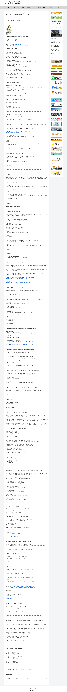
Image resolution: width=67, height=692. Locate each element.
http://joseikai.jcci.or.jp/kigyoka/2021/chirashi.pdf (19, 219)
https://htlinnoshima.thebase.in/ (14, 612)
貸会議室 (52, 53)
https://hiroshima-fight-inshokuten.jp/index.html (13, 308)
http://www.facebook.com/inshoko (16, 43)
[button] (61, 27)
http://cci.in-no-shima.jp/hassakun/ (23, 45)
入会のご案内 (53, 57)
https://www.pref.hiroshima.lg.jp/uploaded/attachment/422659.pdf (16, 278)
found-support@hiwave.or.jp (13, 536)
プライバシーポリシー (33, 688)
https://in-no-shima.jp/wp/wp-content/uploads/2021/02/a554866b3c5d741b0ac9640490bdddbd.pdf (22, 314)
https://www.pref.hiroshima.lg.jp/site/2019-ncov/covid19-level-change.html (18, 282)
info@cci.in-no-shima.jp (12, 21)
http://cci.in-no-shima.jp (15, 40)
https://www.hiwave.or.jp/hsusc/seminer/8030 (16, 529)
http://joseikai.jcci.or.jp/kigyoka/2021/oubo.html (17, 220)
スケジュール (53, 55)
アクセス (52, 54)
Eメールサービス (9, 674)
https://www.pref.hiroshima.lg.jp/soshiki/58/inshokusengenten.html (36, 299)
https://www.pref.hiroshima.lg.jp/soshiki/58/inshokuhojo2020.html (20, 360)
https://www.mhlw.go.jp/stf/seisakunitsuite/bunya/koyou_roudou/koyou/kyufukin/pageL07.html (22, 93)
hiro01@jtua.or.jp (11, 598)
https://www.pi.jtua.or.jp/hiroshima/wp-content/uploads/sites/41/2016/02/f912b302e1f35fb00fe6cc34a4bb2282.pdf (28, 583)
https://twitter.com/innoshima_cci (15, 44)
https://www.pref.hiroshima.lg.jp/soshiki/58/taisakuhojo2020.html (20, 374)
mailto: (7, 21)
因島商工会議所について (55, 38)
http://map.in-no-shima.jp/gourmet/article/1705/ (13, 132)
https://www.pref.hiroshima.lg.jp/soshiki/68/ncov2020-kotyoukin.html (21, 344)
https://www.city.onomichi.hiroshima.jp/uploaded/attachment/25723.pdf (21, 454)
